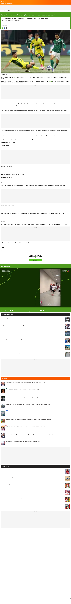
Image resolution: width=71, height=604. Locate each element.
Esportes (5, 10)
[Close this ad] (70, 598)
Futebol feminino (44, 15)
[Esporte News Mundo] (3, 248)
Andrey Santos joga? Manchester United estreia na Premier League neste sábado (16, 504)
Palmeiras (15, 77)
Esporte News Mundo (14, 250)
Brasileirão (3, 15)
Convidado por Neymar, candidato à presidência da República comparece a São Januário (17, 318)
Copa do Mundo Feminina (30, 15)
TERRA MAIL (2, 3)
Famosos (7, 432)
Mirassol (9, 250)
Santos (2, 317)
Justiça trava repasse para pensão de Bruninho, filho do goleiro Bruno (14, 339)
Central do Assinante (9, 3)
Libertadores (15, 15)
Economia (7, 410)
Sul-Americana (21, 15)
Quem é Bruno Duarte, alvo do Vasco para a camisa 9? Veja (11, 497)
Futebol (9, 10)
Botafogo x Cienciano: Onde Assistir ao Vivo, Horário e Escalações (13, 325)
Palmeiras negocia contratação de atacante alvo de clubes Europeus (13, 332)
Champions (38, 15)
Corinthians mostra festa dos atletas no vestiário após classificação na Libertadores (24, 310)
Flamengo (50, 81)
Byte (6, 395)
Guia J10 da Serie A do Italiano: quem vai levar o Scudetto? (11, 477)
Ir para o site (4, 1)
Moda (6, 388)
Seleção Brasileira (51, 15)
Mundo (6, 425)
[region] (35, 601)
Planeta (7, 403)
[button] (1, 1)
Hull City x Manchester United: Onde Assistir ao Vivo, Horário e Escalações (14, 470)
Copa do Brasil (9, 15)
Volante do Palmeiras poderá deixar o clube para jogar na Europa (13, 352)
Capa (1, 10)
